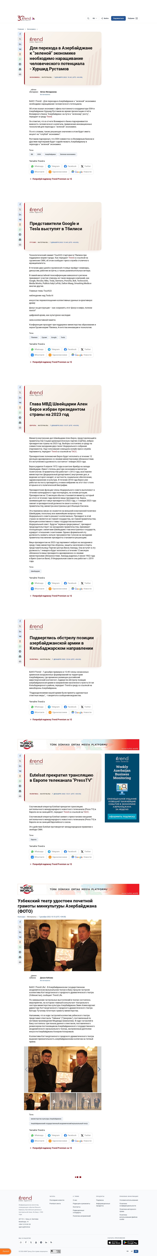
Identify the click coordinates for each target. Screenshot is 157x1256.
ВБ (32, 154)
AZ (132, 1251)
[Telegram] (41, 1242)
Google (54, 337)
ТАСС (74, 451)
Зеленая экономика (67, 154)
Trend (49, 116)
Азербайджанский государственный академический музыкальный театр (59, 1123)
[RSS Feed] (51, 1242)
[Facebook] (26, 1242)
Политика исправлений (82, 1216)
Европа (33, 839)
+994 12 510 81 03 (25, 1224)
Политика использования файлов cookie (128, 1217)
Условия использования (129, 1200)
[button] (20, 34)
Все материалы (45, 94)
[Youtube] (36, 1242)
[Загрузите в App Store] (114, 1242)
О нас (75, 1200)
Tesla (63, 337)
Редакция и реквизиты (81, 1203)
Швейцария (35, 571)
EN (127, 1251)
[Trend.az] (26, 18)
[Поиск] (88, 18)
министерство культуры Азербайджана (46, 1119)
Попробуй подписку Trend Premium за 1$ (52, 179)
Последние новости (57, 1200)
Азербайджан (50, 154)
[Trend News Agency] (25, 1198)
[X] (31, 1242)
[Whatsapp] (21, 1242)
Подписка (100, 1200)
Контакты (76, 1207)
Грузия (44, 337)
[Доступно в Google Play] (130, 1242)
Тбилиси (34, 337)
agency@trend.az (24, 1227)
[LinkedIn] (46, 1242)
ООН (39, 154)
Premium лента (55, 1203)
